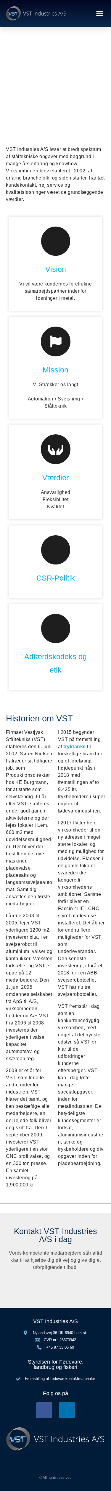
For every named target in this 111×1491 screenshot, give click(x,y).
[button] (99, 13)
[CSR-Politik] (55, 549)
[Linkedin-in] (67, 1410)
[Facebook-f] (44, 1410)
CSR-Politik (55, 578)
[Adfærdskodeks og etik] (55, 628)
